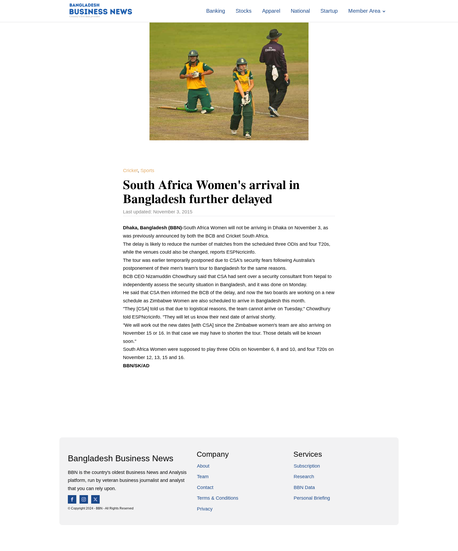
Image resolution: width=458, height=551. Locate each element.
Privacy (205, 509)
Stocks (244, 11)
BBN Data (304, 487)
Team (203, 476)
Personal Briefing (312, 498)
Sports (147, 170)
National (300, 11)
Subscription (307, 466)
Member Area (364, 11)
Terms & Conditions (217, 498)
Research (304, 476)
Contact (205, 487)
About (203, 466)
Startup (329, 11)
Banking (215, 11)
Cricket (130, 170)
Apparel (271, 11)
